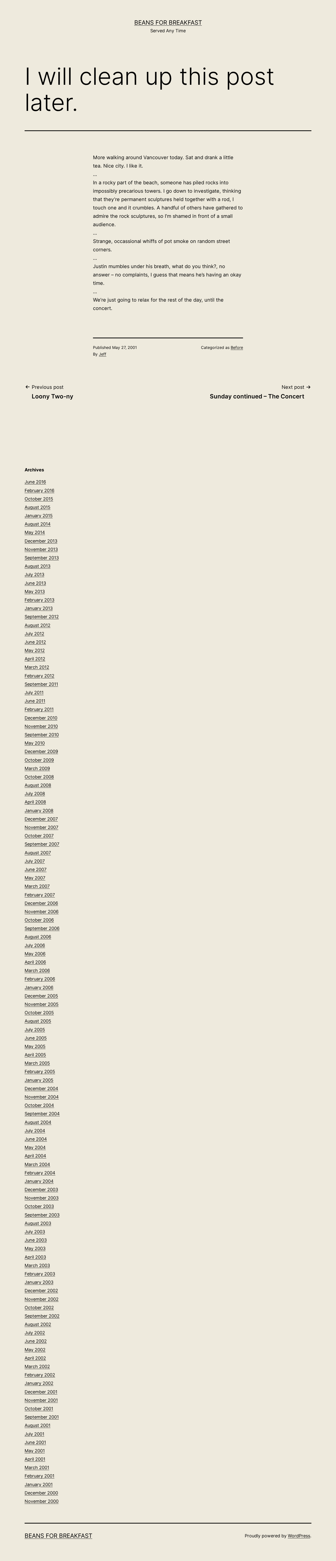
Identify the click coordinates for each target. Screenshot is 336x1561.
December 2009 (41, 751)
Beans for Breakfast (168, 22)
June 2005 (36, 1038)
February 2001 (39, 1475)
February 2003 (40, 1273)
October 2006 (39, 920)
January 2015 (39, 515)
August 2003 (38, 1223)
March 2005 (37, 1063)
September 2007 (42, 844)
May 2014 (35, 532)
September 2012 (42, 616)
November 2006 (42, 911)
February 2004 (40, 1172)
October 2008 (39, 776)
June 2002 (36, 1341)
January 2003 (39, 1282)
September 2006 (42, 928)
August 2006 (38, 936)
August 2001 (37, 1425)
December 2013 (41, 541)
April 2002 (35, 1358)
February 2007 (40, 894)
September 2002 (42, 1316)
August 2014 (38, 524)
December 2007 (41, 819)
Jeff (102, 354)
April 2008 (35, 802)
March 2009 (37, 768)
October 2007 (39, 835)
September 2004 (42, 1113)
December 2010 (41, 717)
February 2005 (40, 1071)
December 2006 (41, 903)
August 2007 (38, 852)
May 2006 (35, 953)
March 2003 (37, 1265)
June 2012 (35, 642)
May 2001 (35, 1450)
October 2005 (39, 1012)
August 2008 (38, 785)
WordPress (299, 1535)
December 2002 (41, 1290)
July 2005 (35, 1029)
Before (237, 347)
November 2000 (42, 1501)
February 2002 (40, 1374)
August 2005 (38, 1021)
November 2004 (42, 1096)
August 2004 (38, 1122)
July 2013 (34, 574)
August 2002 (38, 1324)
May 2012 (35, 650)
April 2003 (35, 1257)
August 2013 (37, 566)
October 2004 (39, 1105)
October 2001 (39, 1408)
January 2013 (39, 608)
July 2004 (35, 1130)
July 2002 (35, 1332)
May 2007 (35, 877)
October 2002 (39, 1307)
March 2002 (37, 1366)
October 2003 (39, 1206)
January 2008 (39, 810)
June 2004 (36, 1139)
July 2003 (35, 1231)
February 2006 (40, 978)
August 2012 (37, 625)
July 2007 (35, 861)
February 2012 (39, 675)
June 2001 (35, 1442)
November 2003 (42, 1198)
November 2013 (41, 549)
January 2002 (39, 1383)
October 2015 (39, 498)
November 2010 (41, 726)
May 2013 (35, 591)
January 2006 (39, 987)
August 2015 (37, 507)
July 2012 (34, 633)
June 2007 (35, 869)
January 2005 (39, 1080)
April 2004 (35, 1155)
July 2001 (34, 1434)
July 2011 (34, 692)
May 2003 (35, 1248)
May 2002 (35, 1349)
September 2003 (42, 1215)
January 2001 (39, 1484)
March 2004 (37, 1164)
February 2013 (39, 599)
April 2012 (35, 658)
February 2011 (39, 709)
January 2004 (39, 1181)
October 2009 (39, 760)
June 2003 (36, 1240)
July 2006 (35, 945)
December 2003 (41, 1189)
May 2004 (35, 1147)
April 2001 (35, 1459)
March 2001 (37, 1467)
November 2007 (41, 827)
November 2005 (42, 1004)
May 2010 (35, 743)
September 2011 (41, 684)
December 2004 (41, 1088)
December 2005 (41, 995)
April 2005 (35, 1054)
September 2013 (42, 557)
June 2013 (35, 583)
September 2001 (42, 1417)
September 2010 (42, 734)
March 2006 (37, 970)
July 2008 (35, 793)
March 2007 (37, 886)
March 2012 (37, 667)
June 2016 (35, 481)
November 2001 (41, 1400)
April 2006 (35, 962)
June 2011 (35, 700)
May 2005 (35, 1046)
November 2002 (42, 1299)
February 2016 (39, 490)
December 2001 (41, 1391)
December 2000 (41, 1492)
